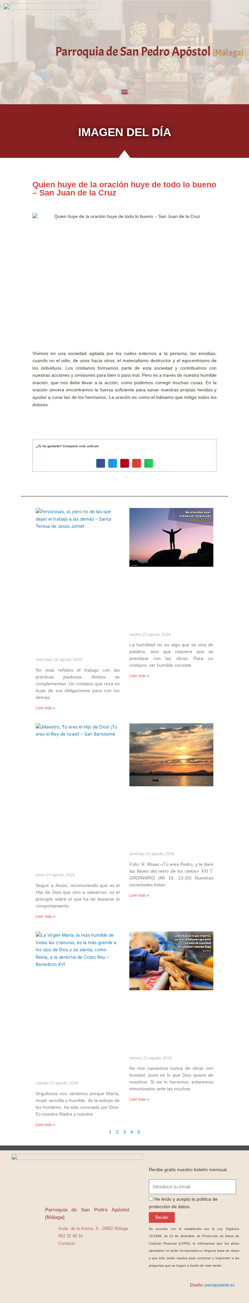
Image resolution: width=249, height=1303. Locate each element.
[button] (124, 91)
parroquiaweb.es (219, 1285)
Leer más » (45, 708)
